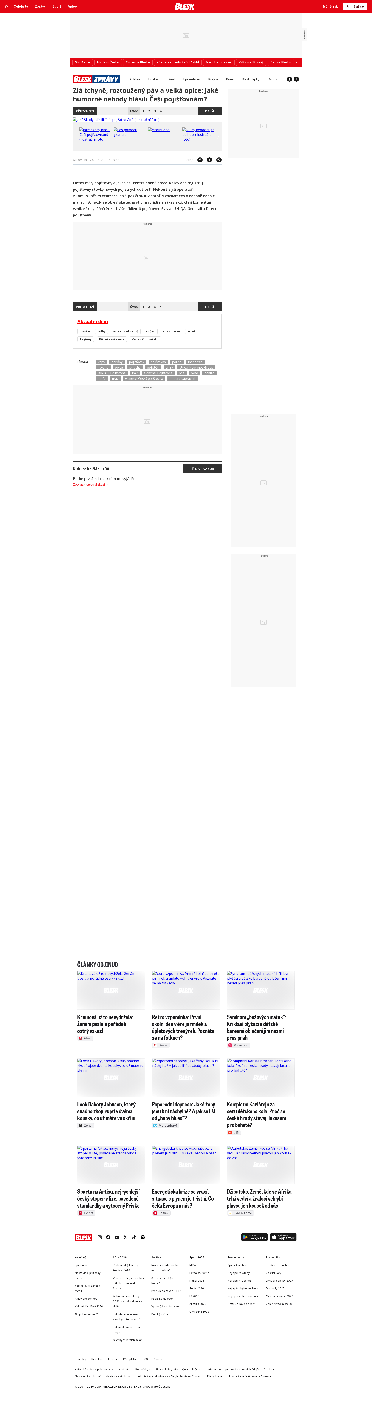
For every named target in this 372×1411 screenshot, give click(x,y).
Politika (134, 79)
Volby (101, 331)
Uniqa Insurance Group (196, 367)
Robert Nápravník (182, 378)
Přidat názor (202, 468)
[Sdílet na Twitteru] (207, 159)
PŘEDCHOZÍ (85, 111)
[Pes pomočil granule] (130, 134)
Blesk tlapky (250, 79)
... (165, 111)
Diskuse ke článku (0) (91, 468)
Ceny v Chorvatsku (145, 339)
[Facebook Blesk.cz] (289, 79)
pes (181, 373)
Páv (135, 373)
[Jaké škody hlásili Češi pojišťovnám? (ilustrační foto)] (116, 119)
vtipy (101, 362)
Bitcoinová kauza (111, 339)
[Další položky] (296, 62)
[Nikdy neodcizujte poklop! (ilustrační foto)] (198, 139)
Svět (172, 79)
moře (102, 378)
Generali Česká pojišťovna (144, 378)
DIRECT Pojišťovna (112, 373)
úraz (115, 378)
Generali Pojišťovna (158, 373)
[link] (99, 1238)
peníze (209, 373)
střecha (135, 367)
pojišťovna (158, 362)
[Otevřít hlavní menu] (6, 6)
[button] (254, 1237)
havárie (103, 367)
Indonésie (195, 362)
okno (194, 373)
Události (154, 79)
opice (119, 367)
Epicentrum (191, 79)
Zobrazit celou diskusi (89, 484)
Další (271, 79)
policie (176, 362)
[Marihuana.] (159, 129)
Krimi (230, 79)
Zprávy (85, 331)
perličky (117, 362)
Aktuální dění (93, 321)
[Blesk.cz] (185, 6)
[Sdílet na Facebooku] (198, 159)
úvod (134, 111)
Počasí (213, 79)
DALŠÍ (209, 111)
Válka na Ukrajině (125, 331)
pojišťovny (136, 362)
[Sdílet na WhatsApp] (217, 159)
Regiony (85, 339)
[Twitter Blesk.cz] (296, 79)
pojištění (153, 367)
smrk (169, 367)
